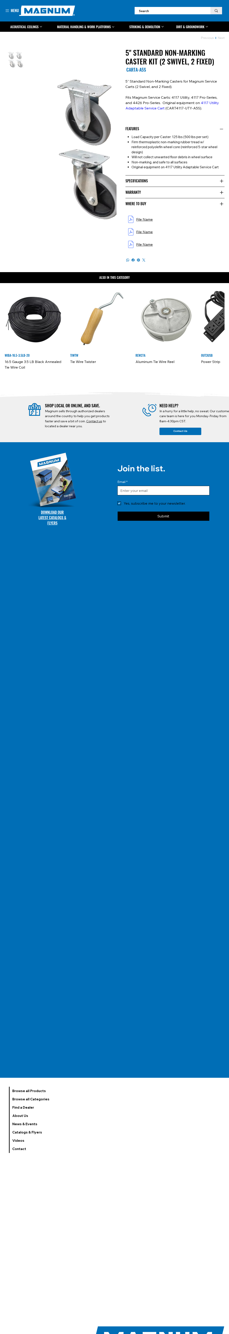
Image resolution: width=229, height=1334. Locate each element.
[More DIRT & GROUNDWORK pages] (207, 27)
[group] (114, 332)
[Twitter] (144, 260)
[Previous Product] (10, 319)
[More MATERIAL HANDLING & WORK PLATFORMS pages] (113, 27)
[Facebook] (133, 260)
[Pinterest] (138, 260)
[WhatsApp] (127, 260)
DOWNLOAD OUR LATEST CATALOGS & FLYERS (52, 523)
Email (122, 487)
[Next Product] (218, 319)
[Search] (216, 10)
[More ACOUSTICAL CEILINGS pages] (41, 27)
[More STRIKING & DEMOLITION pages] (162, 27)
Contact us (94, 427)
